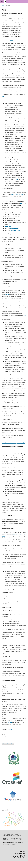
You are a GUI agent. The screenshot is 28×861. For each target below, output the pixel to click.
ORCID (22, 203)
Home (3, 5)
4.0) (4, 536)
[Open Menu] (1, 1)
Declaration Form (14, 228)
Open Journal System (17, 194)
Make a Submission (8, 744)
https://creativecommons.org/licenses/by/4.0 (13, 443)
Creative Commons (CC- (19, 534)
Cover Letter (8, 226)
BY (2, 536)
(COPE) (10, 722)
